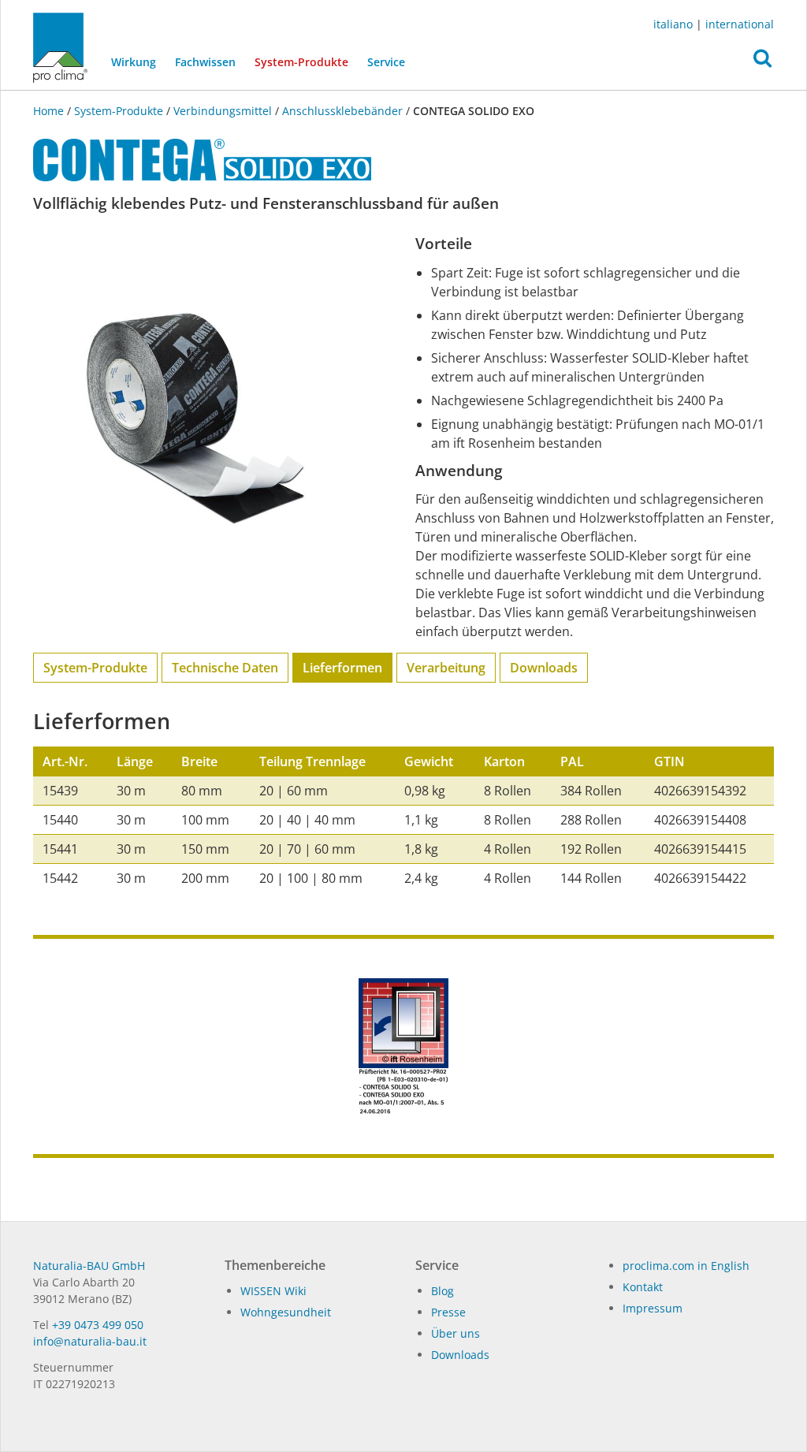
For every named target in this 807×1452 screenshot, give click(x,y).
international (739, 24)
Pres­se (448, 1312)
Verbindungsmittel (222, 110)
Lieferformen (342, 667)
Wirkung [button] (133, 61)
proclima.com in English (686, 1265)
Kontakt (643, 1286)
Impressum (652, 1308)
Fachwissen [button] (205, 61)
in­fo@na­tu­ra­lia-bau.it (90, 1341)
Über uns (455, 1333)
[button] (762, 62)
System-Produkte (306, 61)
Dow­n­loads (460, 1354)
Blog (442, 1290)
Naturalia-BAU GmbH (89, 1265)
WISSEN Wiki (273, 1290)
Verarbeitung (446, 667)
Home (50, 110)
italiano (673, 24)
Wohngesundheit (285, 1312)
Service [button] (386, 61)
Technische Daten (225, 667)
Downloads (544, 667)
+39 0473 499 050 (97, 1324)
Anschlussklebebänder (342, 110)
